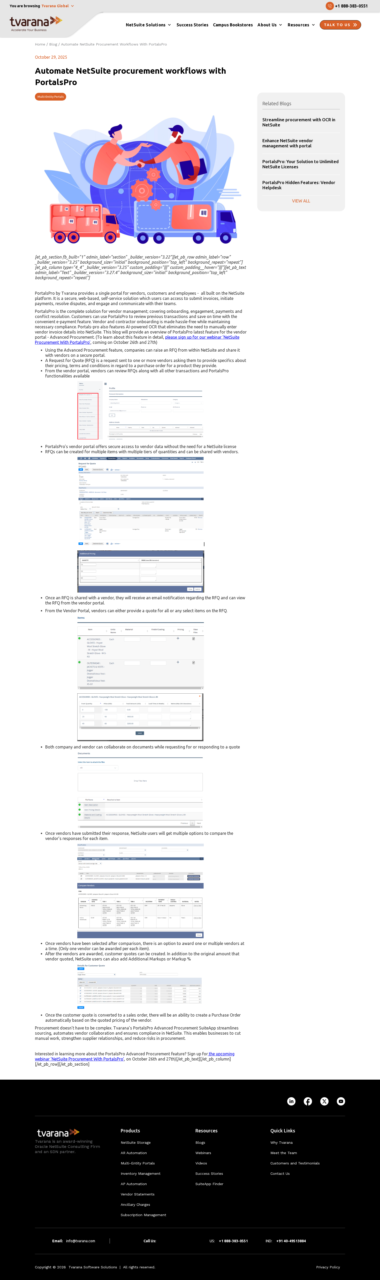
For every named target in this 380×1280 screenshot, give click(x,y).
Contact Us (280, 1173)
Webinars (203, 1153)
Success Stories (209, 1173)
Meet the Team (283, 1153)
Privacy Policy (328, 1267)
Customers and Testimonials (295, 1163)
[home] (51, 25)
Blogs (200, 1142)
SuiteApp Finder (209, 1184)
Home (40, 44)
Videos (201, 1163)
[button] (58, 6)
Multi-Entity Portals (50, 96)
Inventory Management (141, 1173)
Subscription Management (143, 1215)
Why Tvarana (281, 1142)
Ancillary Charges (135, 1204)
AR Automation (134, 1153)
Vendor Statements (138, 1194)
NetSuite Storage (136, 1142)
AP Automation (134, 1184)
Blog (53, 44)
